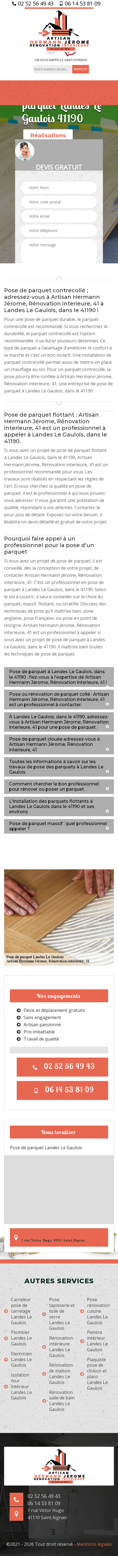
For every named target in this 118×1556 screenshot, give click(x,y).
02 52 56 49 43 (35, 3)
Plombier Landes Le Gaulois (21, 1338)
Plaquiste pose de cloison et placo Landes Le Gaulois (97, 1374)
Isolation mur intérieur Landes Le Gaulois (21, 1386)
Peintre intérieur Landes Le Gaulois (97, 1341)
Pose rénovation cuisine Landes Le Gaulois (98, 1311)
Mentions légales (94, 1544)
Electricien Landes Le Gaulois (21, 1359)
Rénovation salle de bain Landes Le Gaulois (62, 1401)
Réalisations (48, 135)
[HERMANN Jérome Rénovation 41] (59, 29)
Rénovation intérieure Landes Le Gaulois (61, 1346)
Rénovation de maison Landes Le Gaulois (61, 1373)
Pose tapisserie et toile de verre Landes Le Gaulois (62, 1314)
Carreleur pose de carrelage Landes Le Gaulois (21, 1311)
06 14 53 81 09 (81, 3)
